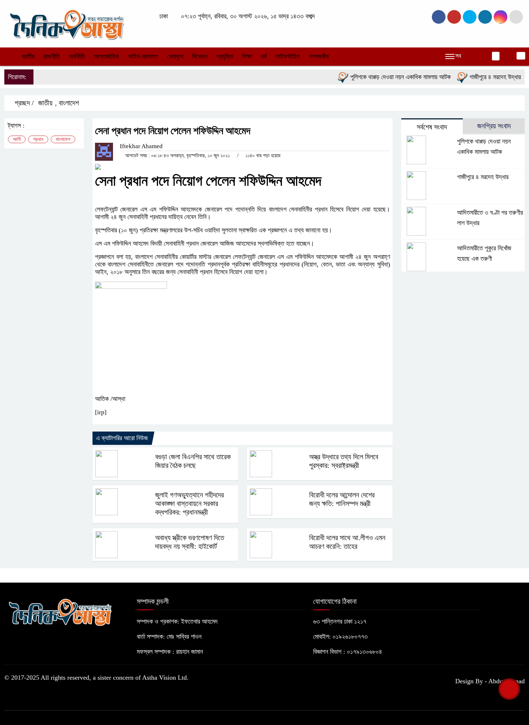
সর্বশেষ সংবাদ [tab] (432, 127)
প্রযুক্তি (224, 56)
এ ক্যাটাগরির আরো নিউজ (122, 438)
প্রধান (38, 139)
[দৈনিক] (66, 23)
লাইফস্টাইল (288, 56)
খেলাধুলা (175, 56)
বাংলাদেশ (69, 103)
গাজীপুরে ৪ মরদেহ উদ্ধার (486, 77)
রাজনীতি (52, 56)
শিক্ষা (247, 56)
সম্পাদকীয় (319, 56)
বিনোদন (199, 56)
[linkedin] (485, 17)
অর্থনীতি (77, 56)
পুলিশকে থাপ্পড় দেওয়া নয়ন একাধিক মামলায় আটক (391, 77)
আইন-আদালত (143, 56)
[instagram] (469, 17)
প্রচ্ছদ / (23, 103)
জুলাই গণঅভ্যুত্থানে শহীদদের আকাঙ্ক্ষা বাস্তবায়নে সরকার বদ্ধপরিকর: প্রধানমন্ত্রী (189, 503)
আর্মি (17, 139)
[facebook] (439, 17)
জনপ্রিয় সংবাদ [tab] (494, 126)
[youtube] (500, 17)
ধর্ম (264, 56)
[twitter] (454, 17)
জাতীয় (28, 56)
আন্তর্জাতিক (106, 56)
